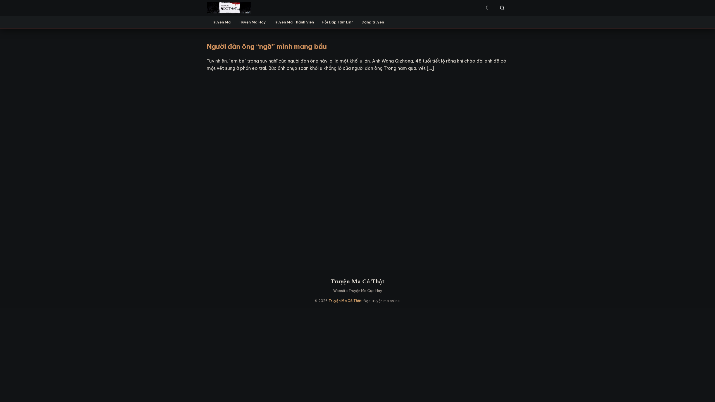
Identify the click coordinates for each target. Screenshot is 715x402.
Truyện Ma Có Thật (357, 281)
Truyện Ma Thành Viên (294, 22)
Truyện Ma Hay (252, 22)
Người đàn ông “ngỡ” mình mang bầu (267, 46)
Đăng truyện (372, 22)
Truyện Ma (221, 22)
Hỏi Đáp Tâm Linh (338, 22)
